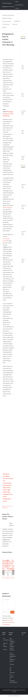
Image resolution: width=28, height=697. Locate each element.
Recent (23, 167)
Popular (23, 38)
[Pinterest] (22, 641)
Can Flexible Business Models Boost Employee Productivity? (10, 565)
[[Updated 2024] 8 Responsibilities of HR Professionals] (23, 119)
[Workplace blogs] (23, 311)
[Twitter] (24, 638)
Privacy (14, 691)
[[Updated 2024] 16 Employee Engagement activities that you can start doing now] (23, 73)
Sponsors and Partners (4, 645)
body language (7, 207)
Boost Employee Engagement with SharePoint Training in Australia (11, 658)
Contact (4, 649)
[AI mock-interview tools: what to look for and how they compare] (23, 267)
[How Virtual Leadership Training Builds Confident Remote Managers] (23, 171)
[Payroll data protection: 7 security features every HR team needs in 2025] (23, 239)
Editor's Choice (7, 506)
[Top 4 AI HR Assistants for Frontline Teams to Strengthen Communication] (23, 213)
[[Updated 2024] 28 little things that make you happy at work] (23, 138)
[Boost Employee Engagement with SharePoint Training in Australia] (23, 192)
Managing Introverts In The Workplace (8, 114)
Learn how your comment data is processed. (8, 622)
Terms (23, 690)
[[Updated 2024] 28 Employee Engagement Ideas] (23, 101)
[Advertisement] (8, 53)
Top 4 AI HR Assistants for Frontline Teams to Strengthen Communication (11, 675)
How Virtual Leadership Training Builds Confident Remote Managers (11, 644)
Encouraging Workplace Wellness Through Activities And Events (5, 565)
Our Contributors (4, 639)
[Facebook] (22, 638)
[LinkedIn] (24, 641)
